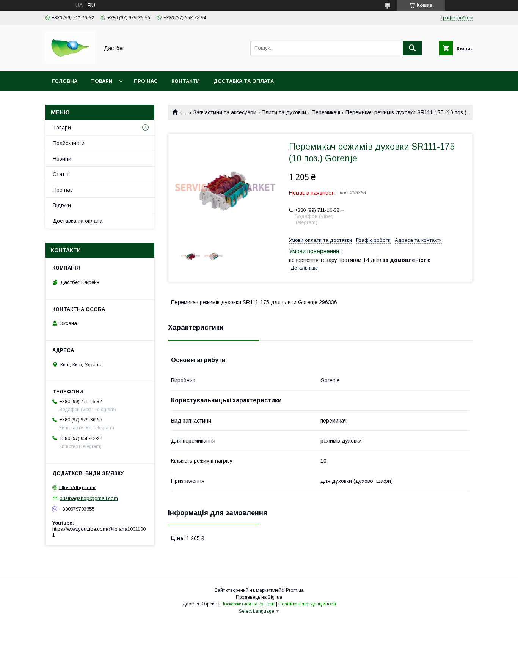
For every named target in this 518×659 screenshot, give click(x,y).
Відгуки (62, 205)
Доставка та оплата (243, 81)
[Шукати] (412, 48)
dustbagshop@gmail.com (89, 498)
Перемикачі (326, 112)
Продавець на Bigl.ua (259, 597)
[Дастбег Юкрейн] (70, 61)
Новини (62, 159)
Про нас (146, 81)
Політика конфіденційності (307, 604)
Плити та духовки (284, 112)
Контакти (185, 81)
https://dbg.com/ (77, 487)
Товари (102, 81)
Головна (64, 81)
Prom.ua (295, 590)
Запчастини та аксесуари (224, 112)
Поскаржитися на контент (248, 604)
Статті (61, 174)
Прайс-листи (69, 143)
